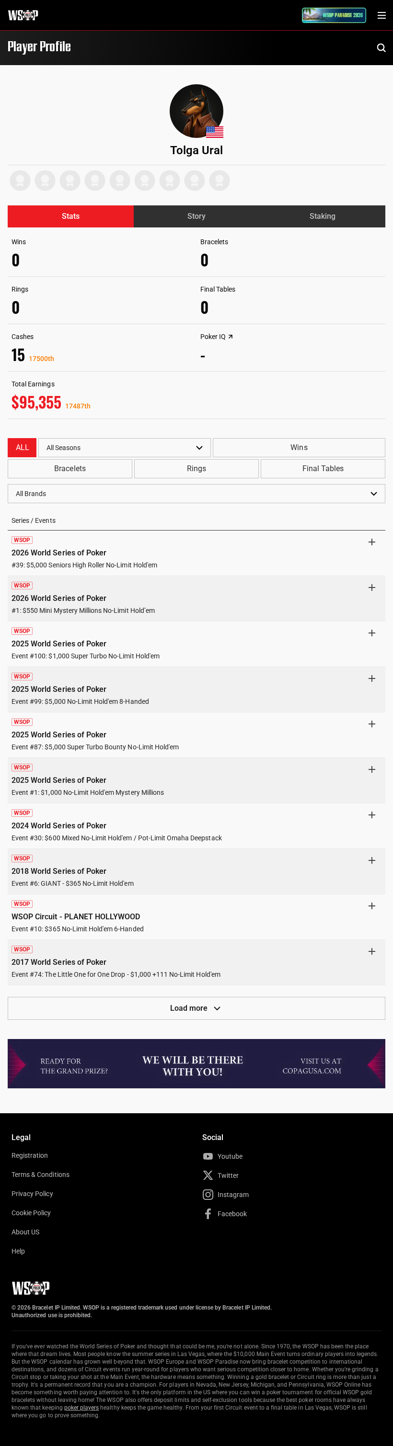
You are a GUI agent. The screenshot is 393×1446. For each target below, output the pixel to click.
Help (18, 1251)
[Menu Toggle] (381, 15)
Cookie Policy (31, 1213)
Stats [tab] (71, 216)
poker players (81, 1407)
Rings (196, 468)
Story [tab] (196, 216)
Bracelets (69, 468)
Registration (30, 1155)
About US (25, 1232)
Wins (298, 447)
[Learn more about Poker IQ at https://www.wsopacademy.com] (230, 336)
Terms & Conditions (40, 1174)
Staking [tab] (322, 216)
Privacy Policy (32, 1193)
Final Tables (323, 468)
